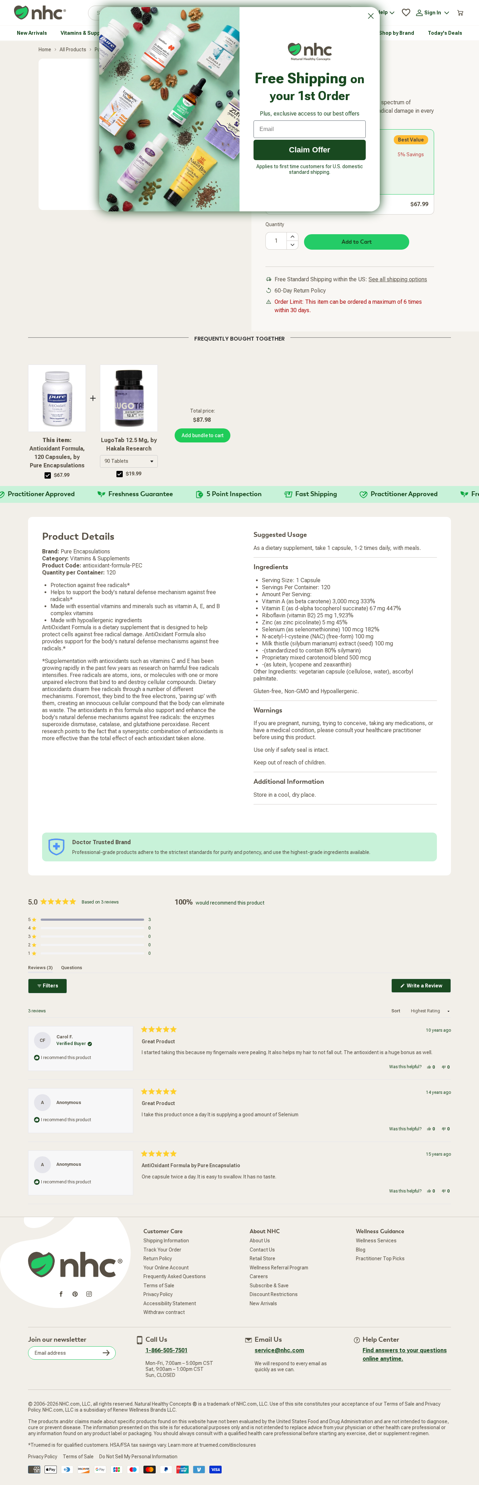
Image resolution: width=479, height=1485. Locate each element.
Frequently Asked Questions (174, 1276)
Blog (360, 1250)
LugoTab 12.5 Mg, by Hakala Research (129, 444)
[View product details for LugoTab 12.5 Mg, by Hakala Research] (129, 398)
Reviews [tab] (40, 967)
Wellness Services (376, 1240)
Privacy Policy (158, 1294)
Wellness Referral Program (279, 1267)
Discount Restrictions (274, 1294)
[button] (129, 461)
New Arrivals (263, 1303)
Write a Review (428, 988)
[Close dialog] (371, 16)
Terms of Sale (158, 1285)
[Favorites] (406, 12)
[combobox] (129, 461)
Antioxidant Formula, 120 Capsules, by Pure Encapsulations (57, 453)
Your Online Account (166, 1267)
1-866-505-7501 (167, 1350)
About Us (260, 1240)
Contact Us (262, 1250)
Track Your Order (162, 1250)
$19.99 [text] (133, 474)
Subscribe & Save (269, 1285)
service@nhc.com (279, 1350)
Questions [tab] (71, 967)
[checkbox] (48, 475)
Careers (259, 1276)
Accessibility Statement (169, 1303)
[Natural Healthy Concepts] (40, 12)
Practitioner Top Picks (380, 1258)
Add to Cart (357, 241)
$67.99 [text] (61, 475)
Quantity (274, 224)
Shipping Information (166, 1240)
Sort (396, 1010)
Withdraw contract (164, 1312)
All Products (73, 49)
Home (45, 49)
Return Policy (157, 1258)
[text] (239, 337)
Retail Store (262, 1258)
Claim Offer (309, 149)
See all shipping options (398, 279)
